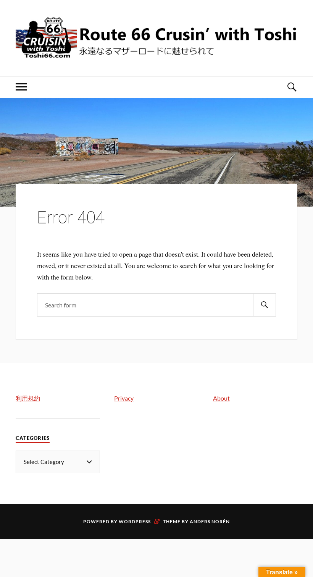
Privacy (124, 398)
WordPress (135, 521)
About (221, 398)
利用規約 (28, 398)
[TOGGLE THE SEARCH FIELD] (291, 87)
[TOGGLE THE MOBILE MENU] (21, 87)
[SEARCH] (264, 305)
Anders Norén (210, 521)
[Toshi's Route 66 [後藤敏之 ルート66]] (156, 53)
